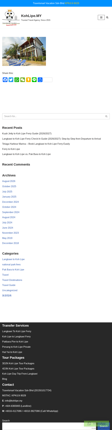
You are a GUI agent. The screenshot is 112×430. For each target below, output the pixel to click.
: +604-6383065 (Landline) (16, 406)
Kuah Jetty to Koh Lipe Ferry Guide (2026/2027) (26, 133)
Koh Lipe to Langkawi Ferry (16, 336)
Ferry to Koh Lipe (11, 149)
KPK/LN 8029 (72, 3)
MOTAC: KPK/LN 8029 (14, 395)
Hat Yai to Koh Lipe (12, 352)
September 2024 (10, 212)
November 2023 (10, 233)
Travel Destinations (12, 280)
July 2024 (7, 222)
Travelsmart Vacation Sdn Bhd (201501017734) (26, 390)
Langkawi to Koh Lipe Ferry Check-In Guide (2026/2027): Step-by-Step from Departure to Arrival (51, 139)
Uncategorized (9, 290)
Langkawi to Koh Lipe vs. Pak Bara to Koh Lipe (26, 154)
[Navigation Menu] (101, 17)
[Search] (107, 17)
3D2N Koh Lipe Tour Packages (18, 363)
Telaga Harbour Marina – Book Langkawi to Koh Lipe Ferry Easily (36, 144)
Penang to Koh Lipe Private (16, 347)
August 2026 (8, 181)
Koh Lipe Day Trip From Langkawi (19, 373)
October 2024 (9, 207)
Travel (5, 275)
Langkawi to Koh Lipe (13, 259)
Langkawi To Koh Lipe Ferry (16, 331)
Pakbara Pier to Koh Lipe (15, 341)
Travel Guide (8, 285)
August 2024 (8, 217)
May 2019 (7, 238)
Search (6, 420)
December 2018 (10, 243)
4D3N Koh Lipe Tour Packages (18, 368)
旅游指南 (7, 295)
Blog (4, 379)
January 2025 (9, 196)
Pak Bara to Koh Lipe (13, 269)
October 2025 (9, 186)
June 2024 (7, 228)
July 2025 (7, 191)
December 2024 (10, 202)
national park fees (11, 264)
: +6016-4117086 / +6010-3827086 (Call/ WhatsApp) (30, 411)
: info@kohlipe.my (12, 401)
